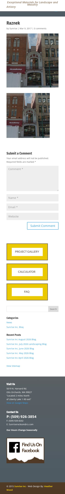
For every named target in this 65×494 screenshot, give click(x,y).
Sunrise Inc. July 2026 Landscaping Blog (26, 344)
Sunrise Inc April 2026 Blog (20, 357)
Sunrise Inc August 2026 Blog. (21, 339)
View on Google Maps (17, 402)
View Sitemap (13, 365)
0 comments (40, 28)
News (9, 322)
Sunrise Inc (20, 486)
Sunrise (13, 28)
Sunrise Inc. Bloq (15, 327)
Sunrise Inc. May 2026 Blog (20, 353)
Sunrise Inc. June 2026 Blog (20, 348)
